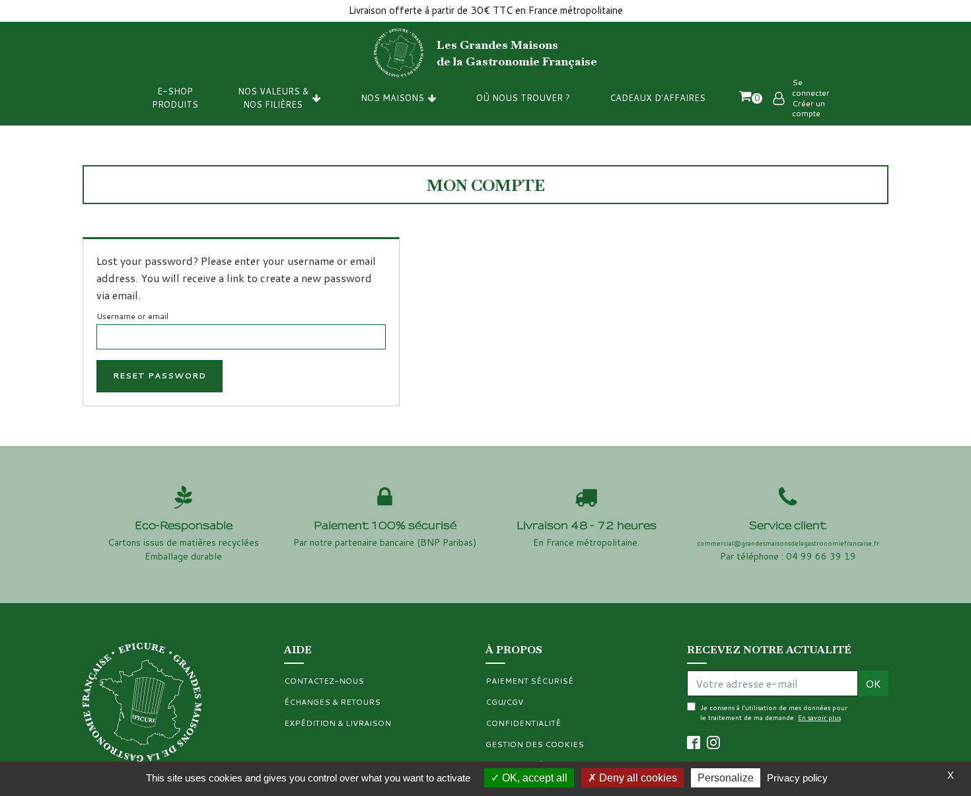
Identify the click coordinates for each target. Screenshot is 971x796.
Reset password (159, 375)
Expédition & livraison (337, 723)
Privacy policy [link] (797, 777)
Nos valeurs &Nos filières (273, 97)
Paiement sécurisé (529, 680)
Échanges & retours (332, 701)
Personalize (726, 777)
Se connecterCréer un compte (811, 97)
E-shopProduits (175, 97)
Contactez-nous (324, 680)
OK (873, 683)
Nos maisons (392, 98)
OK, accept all (533, 777)
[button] (750, 98)
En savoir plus (819, 717)
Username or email (132, 316)
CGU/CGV (504, 701)
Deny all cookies (636, 777)
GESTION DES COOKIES (535, 744)
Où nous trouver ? (523, 98)
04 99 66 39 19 (821, 556)
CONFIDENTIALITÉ (523, 723)
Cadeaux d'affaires (657, 98)
